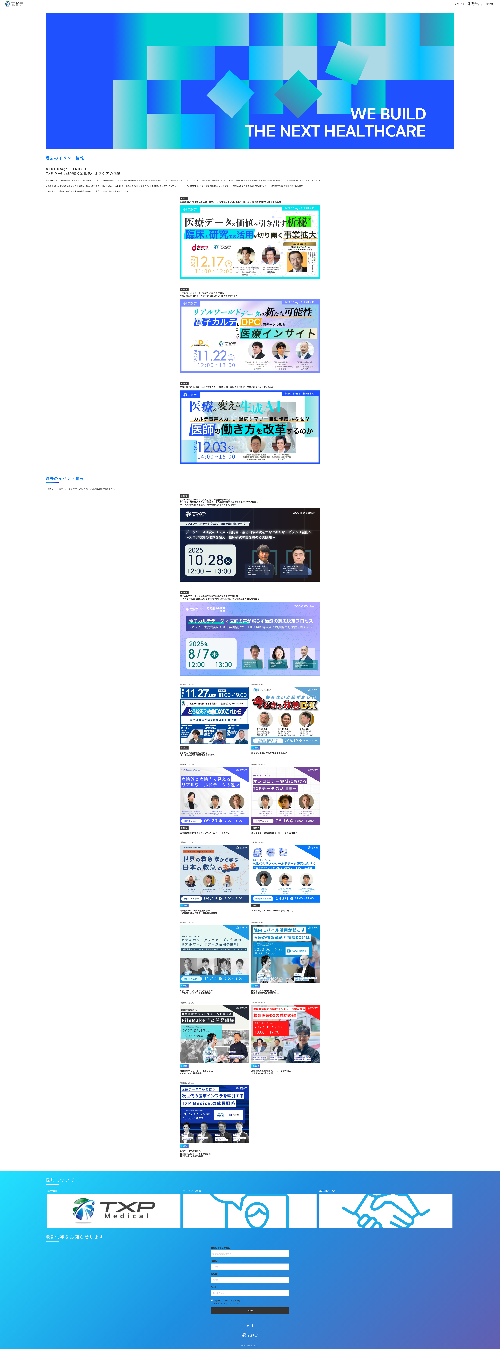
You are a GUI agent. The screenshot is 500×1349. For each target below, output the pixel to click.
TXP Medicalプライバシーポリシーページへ (226, 1303)
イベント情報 (459, 4)
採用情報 (489, 4)
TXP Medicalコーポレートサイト (475, 4)
